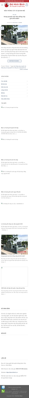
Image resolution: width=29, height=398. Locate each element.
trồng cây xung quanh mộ (20, 67)
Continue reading (14, 61)
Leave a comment (24, 69)
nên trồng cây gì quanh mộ (20, 66)
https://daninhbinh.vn (12, 372)
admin (20, 22)
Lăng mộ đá (4, 90)
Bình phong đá (7, 392)
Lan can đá (15, 393)
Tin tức (14, 14)
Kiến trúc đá (4, 87)
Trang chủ (5, 391)
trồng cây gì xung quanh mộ (7, 67)
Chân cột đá (14, 392)
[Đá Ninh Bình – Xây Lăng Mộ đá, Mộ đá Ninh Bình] (14, 5)
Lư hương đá (22, 392)
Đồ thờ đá (4, 84)
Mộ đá (3, 93)
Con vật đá (4, 81)
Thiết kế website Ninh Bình (14, 387)
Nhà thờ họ (4, 96)
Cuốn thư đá (23, 391)
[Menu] (2, 5)
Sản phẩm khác (5, 99)
